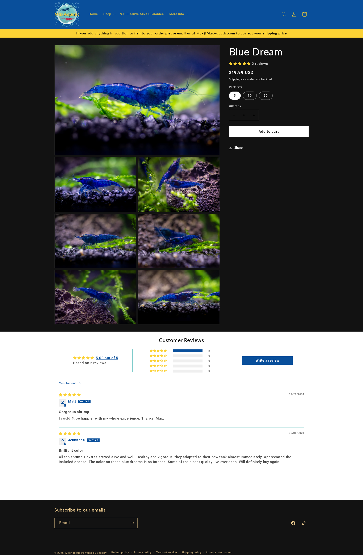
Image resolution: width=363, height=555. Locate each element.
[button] (109, 14)
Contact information (219, 552)
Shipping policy (191, 552)
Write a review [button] (267, 360)
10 (250, 96)
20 (266, 96)
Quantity (235, 106)
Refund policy (120, 552)
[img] (70, 395)
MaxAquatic (72, 552)
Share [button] (238, 148)
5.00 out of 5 (107, 358)
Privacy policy (142, 552)
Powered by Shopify (94, 552)
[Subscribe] (132, 522)
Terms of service (166, 552)
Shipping (235, 79)
